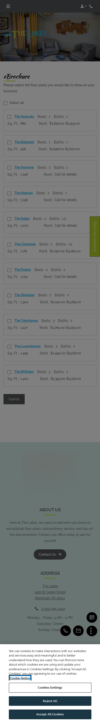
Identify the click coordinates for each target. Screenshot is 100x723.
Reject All (50, 701)
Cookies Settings (50, 687)
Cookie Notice (20, 678)
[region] (50, 683)
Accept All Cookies (50, 714)
